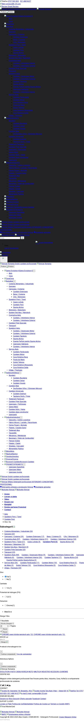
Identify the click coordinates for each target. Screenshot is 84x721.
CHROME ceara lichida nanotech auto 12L (49, 634)
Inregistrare (14, 248)
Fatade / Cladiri (14, 189)
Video (6, 499)
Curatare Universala (16, 136)
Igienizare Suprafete (16, 212)
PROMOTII (18, 210)
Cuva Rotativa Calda (20, 113)
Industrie (16, 163)
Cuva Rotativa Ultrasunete (23, 110)
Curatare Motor (18, 100)
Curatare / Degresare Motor (23, 76)
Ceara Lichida (18, 47)
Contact (7, 510)
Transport (12, 71)
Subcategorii (6, 526)
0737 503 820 (13, 1)
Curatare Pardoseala (21, 97)
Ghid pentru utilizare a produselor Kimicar (17, 232)
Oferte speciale (26, 699)
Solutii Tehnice (18, 108)
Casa (11, 21)
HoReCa (15, 118)
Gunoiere (12, 32)
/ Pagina (12, 626)
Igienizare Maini (15, 215)
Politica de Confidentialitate (22, 704)
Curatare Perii (18, 50)
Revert (5, 629)
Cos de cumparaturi (24, 654)
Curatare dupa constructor (18, 157)
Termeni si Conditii (57, 704)
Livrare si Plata (5, 704)
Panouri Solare (14, 186)
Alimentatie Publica (16, 194)
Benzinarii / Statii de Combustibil (21, 184)
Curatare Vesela (19, 129)
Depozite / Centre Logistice (19, 165)
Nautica (15, 199)
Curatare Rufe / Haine (17, 155)
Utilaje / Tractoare (15, 115)
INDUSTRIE (45, 672)
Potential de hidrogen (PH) (10, 592)
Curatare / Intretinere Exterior (24, 66)
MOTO (30, 672)
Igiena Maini (13, 152)
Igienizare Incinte (15, 218)
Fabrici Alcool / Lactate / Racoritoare (23, 168)
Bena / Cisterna (19, 40)
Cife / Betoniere (19, 42)
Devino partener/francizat (15, 507)
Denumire (3, 601)
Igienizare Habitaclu (20, 89)
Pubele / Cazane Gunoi (17, 173)
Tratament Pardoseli (16, 144)
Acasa (7, 494)
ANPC (67, 704)
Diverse (15, 204)
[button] (44, 242)
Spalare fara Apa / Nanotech (19, 58)
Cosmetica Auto (15, 61)
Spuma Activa (18, 53)
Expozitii (16, 699)
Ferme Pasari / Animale (18, 170)
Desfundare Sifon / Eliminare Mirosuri (27, 134)
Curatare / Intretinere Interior (24, 63)
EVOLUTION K (5, 672)
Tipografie (13, 178)
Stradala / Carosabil (16, 191)
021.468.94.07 (25, 1)
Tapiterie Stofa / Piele (21, 142)
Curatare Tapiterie (20, 81)
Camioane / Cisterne (16, 34)
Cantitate (3, 584)
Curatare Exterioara (20, 37)
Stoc (2, 572)
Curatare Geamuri (19, 139)
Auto (10, 19)
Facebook (36, 699)
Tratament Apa (14, 176)
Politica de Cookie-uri (41, 704)
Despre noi (8, 502)
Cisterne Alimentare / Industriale (21, 29)
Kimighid (7, 504)
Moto (12, 197)
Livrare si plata (10, 497)
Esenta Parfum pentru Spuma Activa (26, 87)
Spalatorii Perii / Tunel (17, 45)
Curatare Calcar (19, 126)
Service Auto (13, 95)
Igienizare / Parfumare (17, 150)
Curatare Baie (14, 131)
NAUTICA (37, 672)
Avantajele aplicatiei (43, 232)
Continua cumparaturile (8, 654)
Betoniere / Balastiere (17, 55)
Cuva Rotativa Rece (20, 102)
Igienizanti (13, 160)
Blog (11, 699)
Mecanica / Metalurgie (17, 181)
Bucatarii (12, 121)
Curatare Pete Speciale (17, 68)
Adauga (3, 642)
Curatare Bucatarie (20, 123)
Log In (6, 248)
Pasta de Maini (19, 105)
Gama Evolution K (26, 16)
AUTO (13, 672)
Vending (15, 202)
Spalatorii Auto (14, 74)
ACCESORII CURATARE (59, 672)
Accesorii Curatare (27, 207)
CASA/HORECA (22, 672)
